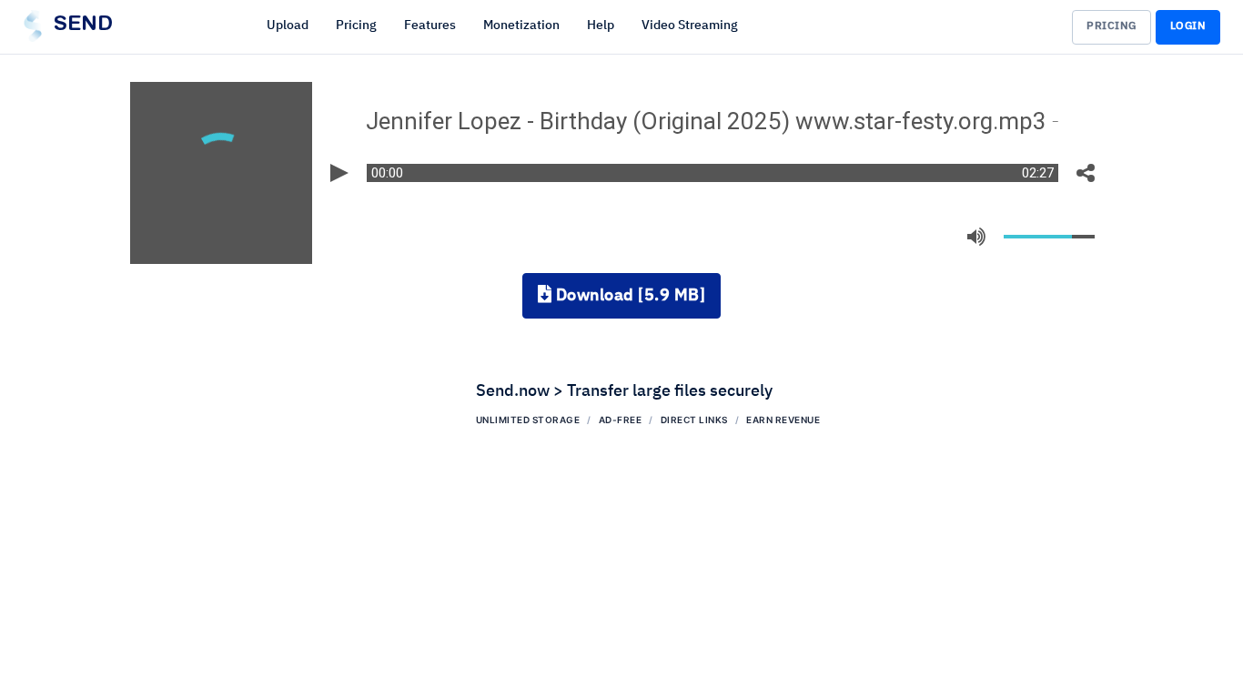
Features (430, 25)
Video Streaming (690, 25)
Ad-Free (620, 419)
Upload (287, 25)
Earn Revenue (783, 419)
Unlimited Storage (528, 419)
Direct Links (694, 419)
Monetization (521, 25)
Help (600, 25)
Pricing (356, 25)
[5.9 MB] (631, 296)
